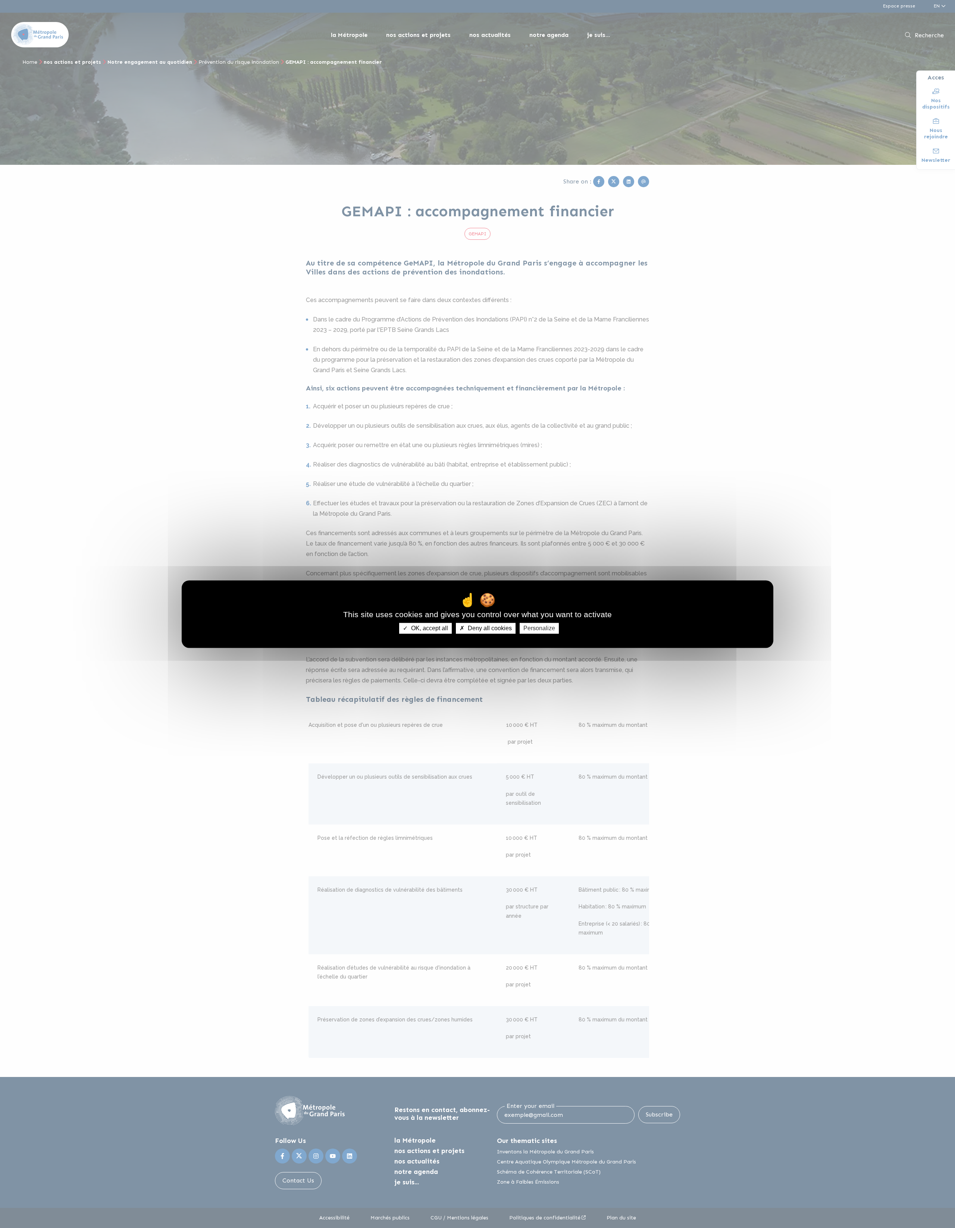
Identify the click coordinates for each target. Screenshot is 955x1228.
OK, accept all (429, 628)
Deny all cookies (489, 628)
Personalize (539, 628)
